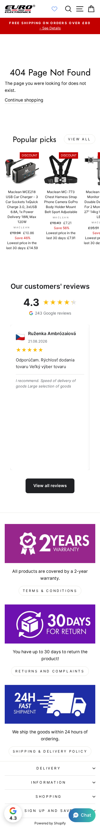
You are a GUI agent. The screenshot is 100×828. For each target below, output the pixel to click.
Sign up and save (48, 811)
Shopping (49, 796)
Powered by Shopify (50, 823)
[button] (82, 815)
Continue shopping (24, 100)
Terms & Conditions (50, 591)
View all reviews (50, 485)
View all (79, 139)
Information (48, 782)
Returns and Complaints (49, 671)
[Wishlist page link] (57, 9)
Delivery (48, 768)
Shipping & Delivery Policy (50, 751)
